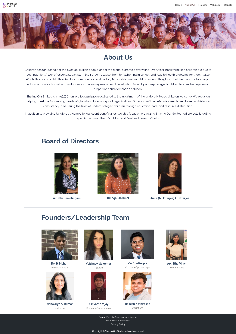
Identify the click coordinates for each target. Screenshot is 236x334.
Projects (202, 4)
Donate (228, 4)
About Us (190, 4)
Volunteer (215, 4)
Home (178, 4)
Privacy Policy (118, 324)
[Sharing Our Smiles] (10, 5)
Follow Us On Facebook (118, 320)
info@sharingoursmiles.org (124, 317)
